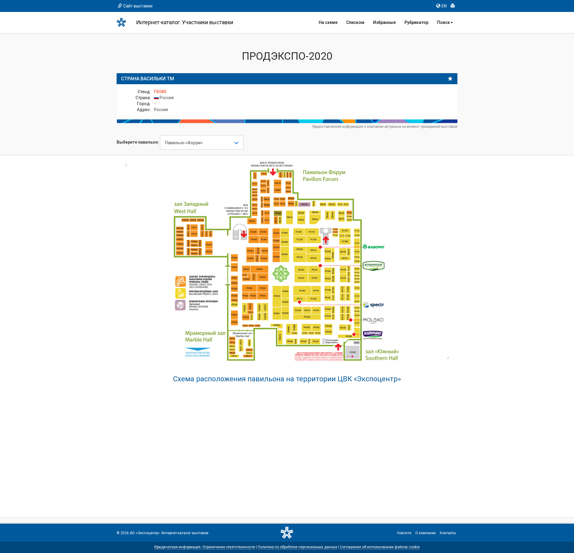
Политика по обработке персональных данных (297, 547)
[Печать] (453, 6)
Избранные (384, 22)
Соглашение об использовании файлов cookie (380, 547)
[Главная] (124, 22)
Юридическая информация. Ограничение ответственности (204, 547)
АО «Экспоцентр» (145, 533)
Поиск (443, 22)
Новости (404, 533)
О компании (425, 533)
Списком (355, 22)
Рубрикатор (416, 22)
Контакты (448, 533)
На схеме (328, 22)
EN (444, 6)
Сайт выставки (137, 6)
